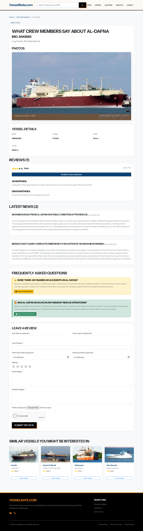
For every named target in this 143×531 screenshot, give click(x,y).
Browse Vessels (100, 504)
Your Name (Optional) (21, 333)
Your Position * (18, 343)
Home (11, 17)
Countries (108, 5)
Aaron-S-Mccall (49, 465)
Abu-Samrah (111, 465)
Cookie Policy (129, 524)
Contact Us (98, 512)
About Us (119, 5)
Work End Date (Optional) (83, 353)
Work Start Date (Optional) (23, 353)
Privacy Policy (103, 524)
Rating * (15, 362)
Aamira (14, 465)
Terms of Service (116, 524)
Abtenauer (79, 465)
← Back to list (14, 22)
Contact (130, 5)
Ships (89, 5)
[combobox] (72, 347)
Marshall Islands (23, 17)
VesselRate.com (21, 5)
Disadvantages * (18, 389)
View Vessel (24, 478)
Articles (98, 5)
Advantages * (17, 371)
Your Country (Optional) (82, 333)
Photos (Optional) (19, 407)
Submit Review (24, 425)
